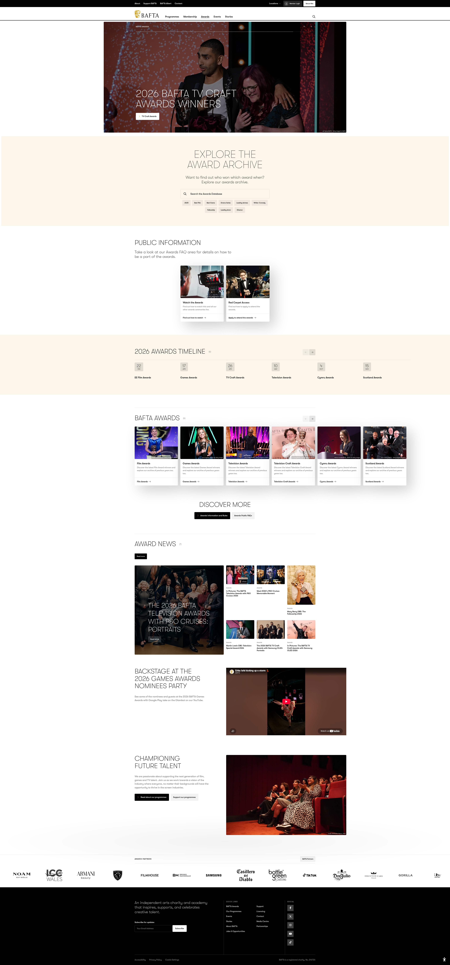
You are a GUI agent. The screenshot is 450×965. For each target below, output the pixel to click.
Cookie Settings (172, 960)
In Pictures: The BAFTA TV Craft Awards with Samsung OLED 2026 (301, 626)
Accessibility (140, 960)
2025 (186, 203)
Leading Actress (242, 203)
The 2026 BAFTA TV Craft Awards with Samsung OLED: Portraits (270, 626)
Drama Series (226, 203)
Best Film (197, 203)
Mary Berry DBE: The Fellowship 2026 (298, 569)
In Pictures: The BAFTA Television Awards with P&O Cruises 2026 (238, 571)
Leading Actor (226, 210)
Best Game (211, 203)
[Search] (314, 16)
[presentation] (305, 26)
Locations (273, 3)
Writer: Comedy (259, 203)
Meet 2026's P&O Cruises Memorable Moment (270, 569)
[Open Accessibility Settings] (444, 959)
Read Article (154, 639)
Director (240, 210)
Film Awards (147, 116)
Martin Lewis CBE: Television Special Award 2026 (239, 626)
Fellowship (211, 210)
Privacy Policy (155, 960)
